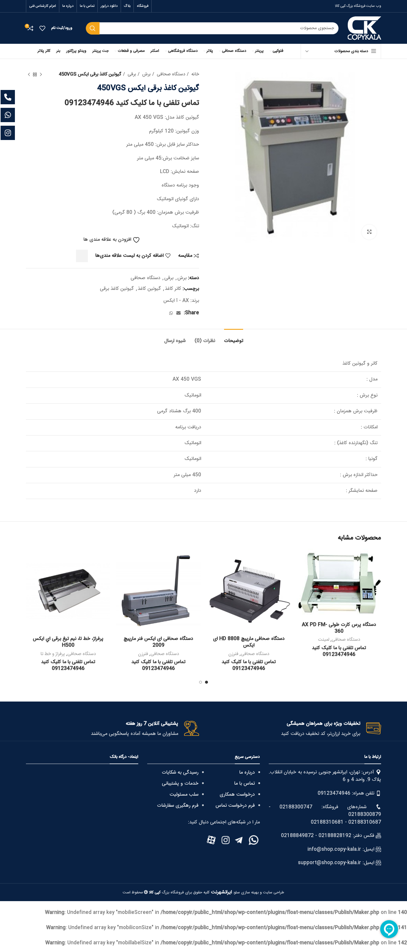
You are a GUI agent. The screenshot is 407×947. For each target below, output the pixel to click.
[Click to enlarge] (369, 232)
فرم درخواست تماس (235, 806)
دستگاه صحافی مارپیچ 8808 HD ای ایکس (249, 642)
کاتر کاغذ (173, 289)
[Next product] (29, 74)
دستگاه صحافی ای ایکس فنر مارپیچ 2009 (158, 642)
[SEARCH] (93, 28)
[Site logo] (364, 28)
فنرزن (233, 654)
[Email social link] (178, 313)
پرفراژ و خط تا (53, 654)
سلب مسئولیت (184, 795)
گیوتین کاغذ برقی (117, 289)
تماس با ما (244, 784)
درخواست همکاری (237, 795)
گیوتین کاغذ (149, 289)
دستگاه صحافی (170, 74)
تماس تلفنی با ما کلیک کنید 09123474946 (132, 103)
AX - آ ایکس (176, 301)
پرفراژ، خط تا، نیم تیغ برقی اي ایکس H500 (68, 642)
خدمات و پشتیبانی (180, 784)
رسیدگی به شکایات (180, 773)
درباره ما (247, 773)
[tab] (233, 338)
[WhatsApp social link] (171, 313)
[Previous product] (41, 74)
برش (145, 74)
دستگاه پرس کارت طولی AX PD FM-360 (339, 628)
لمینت (323, 640)
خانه (194, 74)
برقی (131, 74)
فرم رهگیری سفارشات (177, 806)
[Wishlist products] (42, 28)
